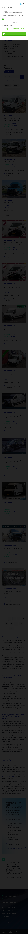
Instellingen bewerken (14, 37)
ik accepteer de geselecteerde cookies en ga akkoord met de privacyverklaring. (13, 33)
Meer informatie (14, 22)
